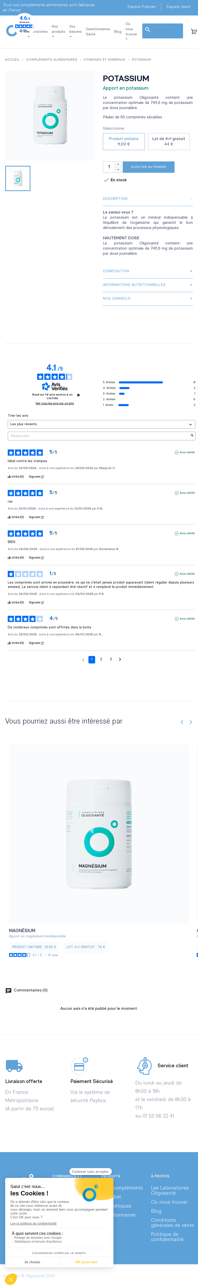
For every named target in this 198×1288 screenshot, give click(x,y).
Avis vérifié (187, 452)
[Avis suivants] (120, 660)
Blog (156, 1211)
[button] (141, 7)
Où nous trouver (169, 1202)
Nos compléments (122, 1188)
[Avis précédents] (83, 659)
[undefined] (78, 395)
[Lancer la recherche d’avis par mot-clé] (192, 436)
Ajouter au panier (148, 167)
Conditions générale (163, 1223)
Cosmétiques (116, 1206)
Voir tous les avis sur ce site (55, 403)
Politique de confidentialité (167, 1237)
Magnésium (22, 931)
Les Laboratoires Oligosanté (170, 1191)
